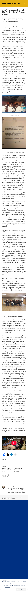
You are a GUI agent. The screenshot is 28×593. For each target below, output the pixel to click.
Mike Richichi (15, 497)
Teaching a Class (6, 468)
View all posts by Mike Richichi (17, 492)
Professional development (9, 498)
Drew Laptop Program (8, 30)
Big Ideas (22, 497)
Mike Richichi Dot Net (11, 3)
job (2, 498)
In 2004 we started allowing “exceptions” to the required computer (13, 224)
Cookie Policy (7, 587)
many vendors (6, 162)
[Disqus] (14, 518)
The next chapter (18, 468)
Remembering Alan (6, 474)
